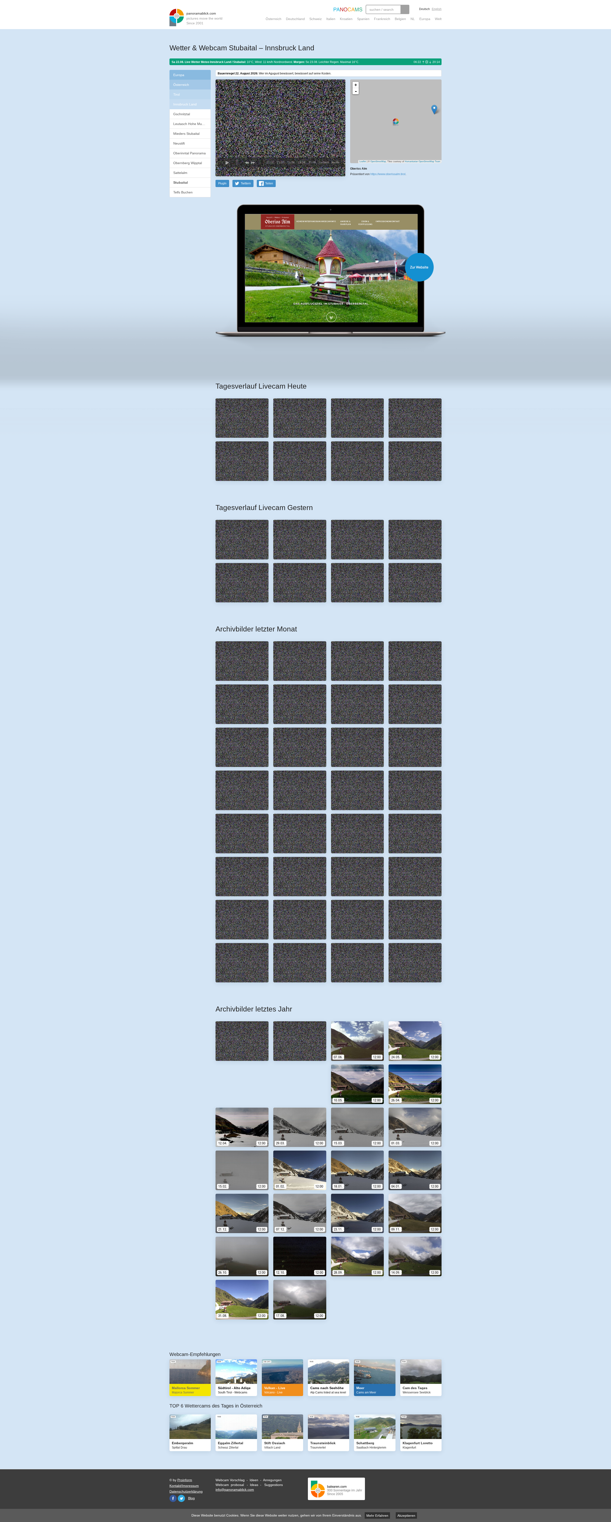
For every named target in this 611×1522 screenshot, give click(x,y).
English (437, 9)
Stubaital (180, 182)
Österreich (273, 19)
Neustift (179, 143)
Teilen (269, 183)
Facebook (173, 1498)
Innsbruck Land (185, 104)
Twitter (181, 1498)
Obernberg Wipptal (187, 163)
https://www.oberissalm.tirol (388, 174)
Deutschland (295, 19)
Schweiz (315, 19)
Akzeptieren (406, 1515)
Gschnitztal (181, 114)
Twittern (246, 183)
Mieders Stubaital (186, 134)
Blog (191, 1498)
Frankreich (382, 19)
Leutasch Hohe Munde (190, 124)
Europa (424, 19)
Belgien (400, 19)
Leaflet (362, 161)
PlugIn (222, 183)
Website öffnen (322, 267)
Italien (330, 19)
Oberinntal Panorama (189, 153)
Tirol (176, 94)
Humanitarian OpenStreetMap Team (422, 161)
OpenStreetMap (378, 161)
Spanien (363, 19)
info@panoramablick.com (235, 1489)
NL (413, 19)
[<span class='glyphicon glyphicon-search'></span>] (404, 9)
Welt (438, 19)
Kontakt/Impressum (184, 1486)
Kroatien (346, 19)
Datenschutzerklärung (186, 1491)
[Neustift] (434, 110)
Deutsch (424, 9)
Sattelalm (180, 173)
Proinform (184, 1480)
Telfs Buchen (183, 192)
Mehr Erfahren (377, 1515)
